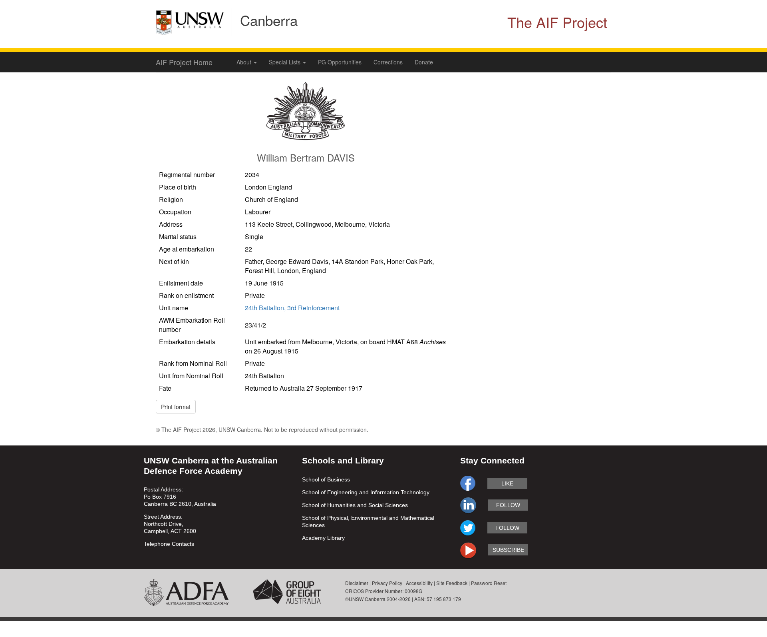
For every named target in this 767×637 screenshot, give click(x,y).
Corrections (388, 62)
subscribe (508, 550)
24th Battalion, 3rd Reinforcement (292, 307)
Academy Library (323, 538)
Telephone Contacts (169, 544)
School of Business (326, 479)
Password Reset (489, 582)
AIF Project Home (184, 62)
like (507, 483)
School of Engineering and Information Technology (365, 492)
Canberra (269, 20)
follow (508, 505)
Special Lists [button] (285, 62)
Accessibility (419, 582)
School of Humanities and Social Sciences (355, 505)
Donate (424, 62)
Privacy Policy (387, 582)
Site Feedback (451, 582)
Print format (176, 407)
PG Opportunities (340, 62)
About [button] (244, 62)
